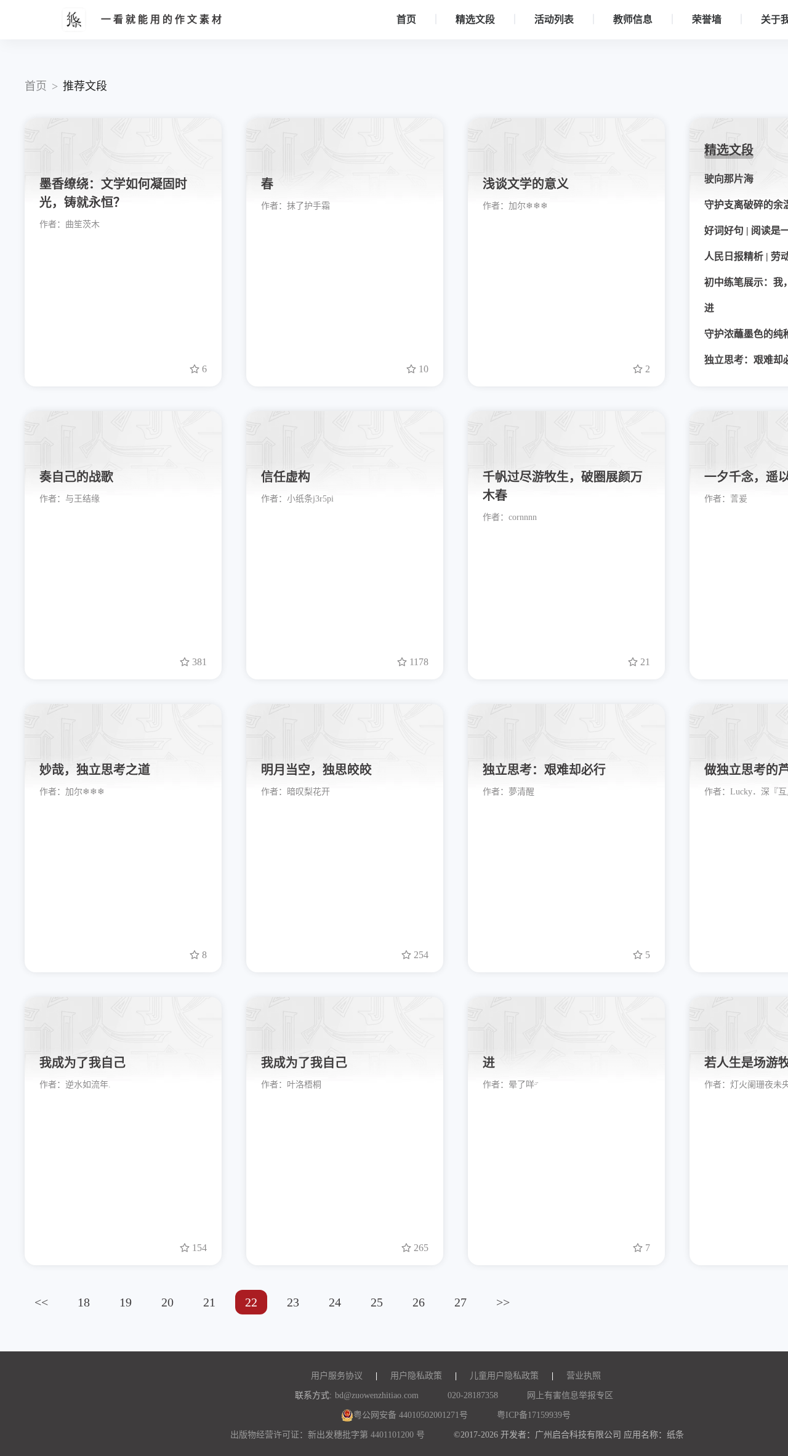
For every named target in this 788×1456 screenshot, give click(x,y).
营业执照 (583, 1375)
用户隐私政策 (416, 1375)
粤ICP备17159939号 (534, 1415)
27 (460, 1302)
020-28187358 (473, 1395)
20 (167, 1302)
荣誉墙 (707, 19)
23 (293, 1302)
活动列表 (554, 19)
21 (209, 1302)
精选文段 (475, 19)
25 (377, 1302)
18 (84, 1302)
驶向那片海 (729, 179)
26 (418, 1302)
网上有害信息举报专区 (570, 1395)
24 (335, 1302)
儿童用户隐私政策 (504, 1375)
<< (41, 1302)
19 (125, 1302)
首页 (406, 19)
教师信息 (633, 19)
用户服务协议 (337, 1375)
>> (503, 1302)
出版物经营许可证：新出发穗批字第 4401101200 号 (327, 1434)
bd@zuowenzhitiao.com (377, 1395)
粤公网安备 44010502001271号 (410, 1415)
